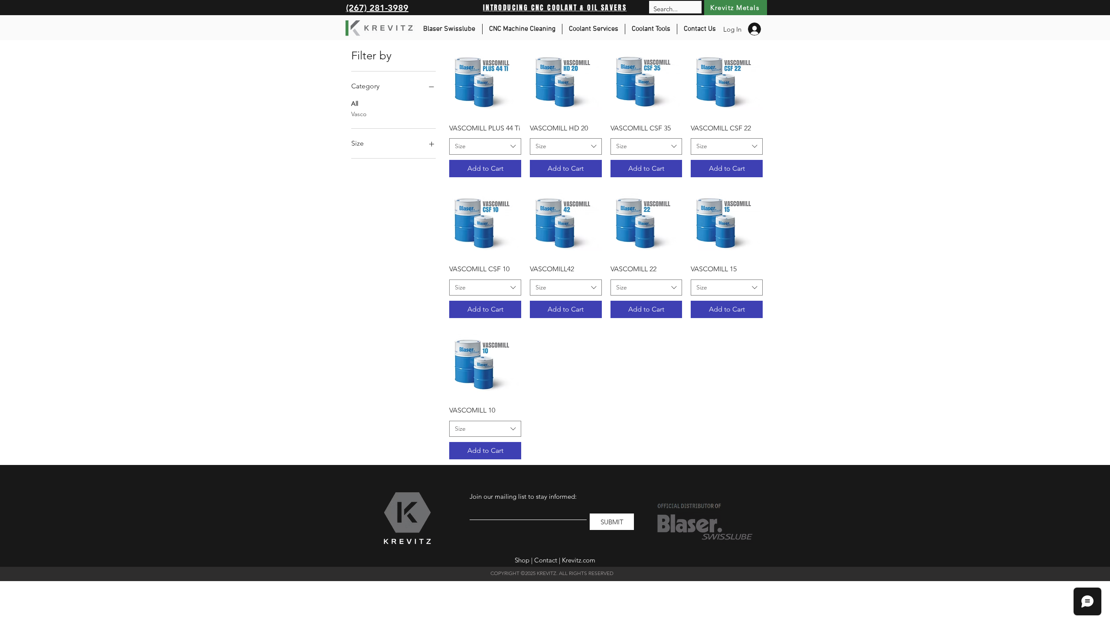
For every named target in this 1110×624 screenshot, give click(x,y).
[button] (522, 29)
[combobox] (485, 146)
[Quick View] (485, 81)
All (354, 103)
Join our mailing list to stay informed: (523, 496)
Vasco (358, 114)
